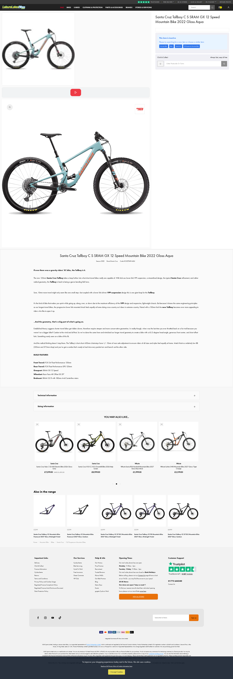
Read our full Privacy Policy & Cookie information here (116, 666)
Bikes (69, 7)
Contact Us (171, 584)
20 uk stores (182, 2)
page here (143, 591)
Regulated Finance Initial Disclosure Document (48, 588)
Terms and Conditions (41, 579)
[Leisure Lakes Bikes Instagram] (45, 617)
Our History (98, 563)
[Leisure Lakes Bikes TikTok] (60, 617)
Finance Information (40, 569)
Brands (129, 7)
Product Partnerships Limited (94, 644)
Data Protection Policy (41, 591)
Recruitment (98, 569)
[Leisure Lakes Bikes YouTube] (52, 617)
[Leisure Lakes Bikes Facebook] (38, 617)
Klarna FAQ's (99, 575)
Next (197, 517)
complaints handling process (156, 653)
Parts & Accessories (114, 7)
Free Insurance (78, 572)
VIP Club (76, 579)
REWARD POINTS (225, 2)
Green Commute (79, 575)
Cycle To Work (78, 569)
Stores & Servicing (143, 7)
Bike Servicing (78, 566)
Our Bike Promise (100, 579)
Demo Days (98, 585)
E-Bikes (77, 7)
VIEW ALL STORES (138, 597)
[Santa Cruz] (140, 109)
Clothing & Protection (93, 7)
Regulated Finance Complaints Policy (46, 585)
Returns (36, 575)
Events (97, 588)
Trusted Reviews (100, 572)
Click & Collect (196, 2)
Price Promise (99, 566)
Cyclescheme (38, 572)
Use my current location (160, 64)
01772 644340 (175, 581)
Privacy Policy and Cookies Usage (45, 582)
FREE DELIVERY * (168, 2)
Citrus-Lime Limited (123, 638)
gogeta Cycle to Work (102, 591)
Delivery (37, 563)
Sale (62, 7)
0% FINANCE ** (211, 2)
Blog (96, 582)
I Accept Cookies (116, 672)
